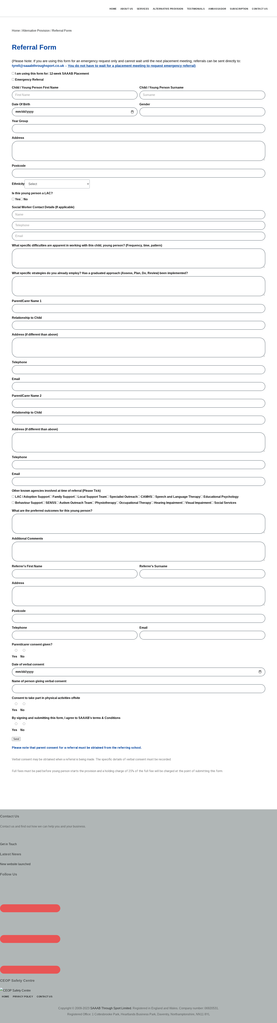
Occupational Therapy (135, 502)
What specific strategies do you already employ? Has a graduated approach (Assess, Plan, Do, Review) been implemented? (100, 273)
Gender (144, 104)
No (26, 199)
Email (16, 379)
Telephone (19, 362)
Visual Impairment (198, 502)
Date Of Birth (21, 104)
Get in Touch (8, 844)
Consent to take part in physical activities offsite (46, 698)
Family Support (63, 496)
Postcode (19, 165)
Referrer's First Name (27, 566)
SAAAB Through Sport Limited (110, 1008)
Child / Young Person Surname (161, 87)
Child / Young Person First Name (35, 87)
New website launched (15, 864)
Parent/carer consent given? (32, 644)
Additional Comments (27, 538)
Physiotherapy (105, 502)
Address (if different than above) (35, 334)
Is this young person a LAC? (32, 193)
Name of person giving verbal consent (39, 681)
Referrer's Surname (153, 566)
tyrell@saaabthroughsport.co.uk (38, 66)
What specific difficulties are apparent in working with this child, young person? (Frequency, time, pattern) (87, 245)
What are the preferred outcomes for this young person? (52, 510)
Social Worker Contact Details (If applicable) (43, 207)
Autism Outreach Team (75, 502)
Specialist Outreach (124, 496)
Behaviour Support (28, 502)
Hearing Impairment (168, 502)
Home (16, 30)
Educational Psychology (221, 496)
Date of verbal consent (28, 664)
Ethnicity (18, 183)
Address (18, 137)
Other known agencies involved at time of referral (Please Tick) (56, 490)
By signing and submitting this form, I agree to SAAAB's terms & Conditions (66, 717)
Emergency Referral (29, 79)
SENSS (51, 502)
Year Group (20, 121)
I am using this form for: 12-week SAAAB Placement (52, 73)
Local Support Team (92, 496)
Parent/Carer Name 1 (26, 301)
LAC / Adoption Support (32, 496)
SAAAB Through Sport (36, 8)
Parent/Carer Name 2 (26, 395)
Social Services (225, 502)
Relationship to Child (27, 317)
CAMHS (146, 496)
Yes (17, 199)
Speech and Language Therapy (177, 496)
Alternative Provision (36, 30)
